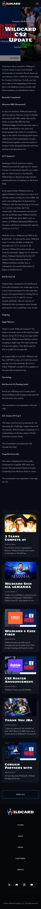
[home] (13, 3)
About (20, 870)
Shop (20, 836)
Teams (20, 825)
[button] (36, 3)
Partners (21, 858)
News (20, 847)
